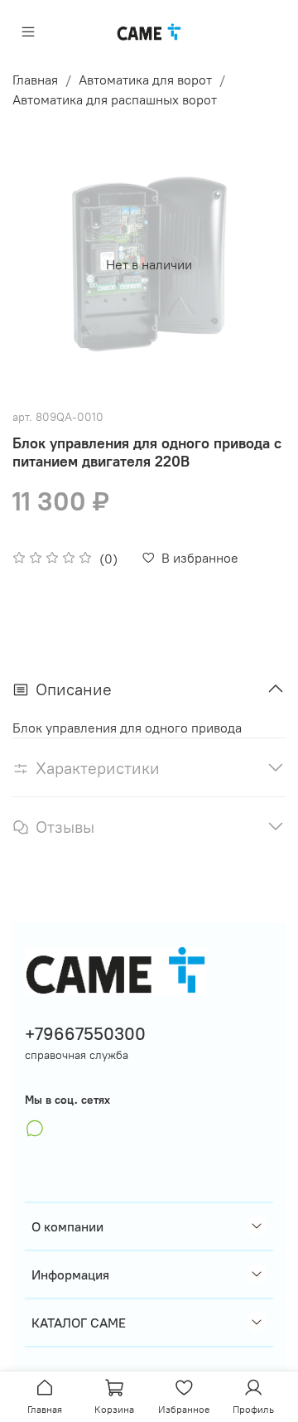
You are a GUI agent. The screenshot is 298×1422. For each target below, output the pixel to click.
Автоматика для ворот (145, 79)
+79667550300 (85, 1034)
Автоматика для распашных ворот (114, 99)
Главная (35, 79)
